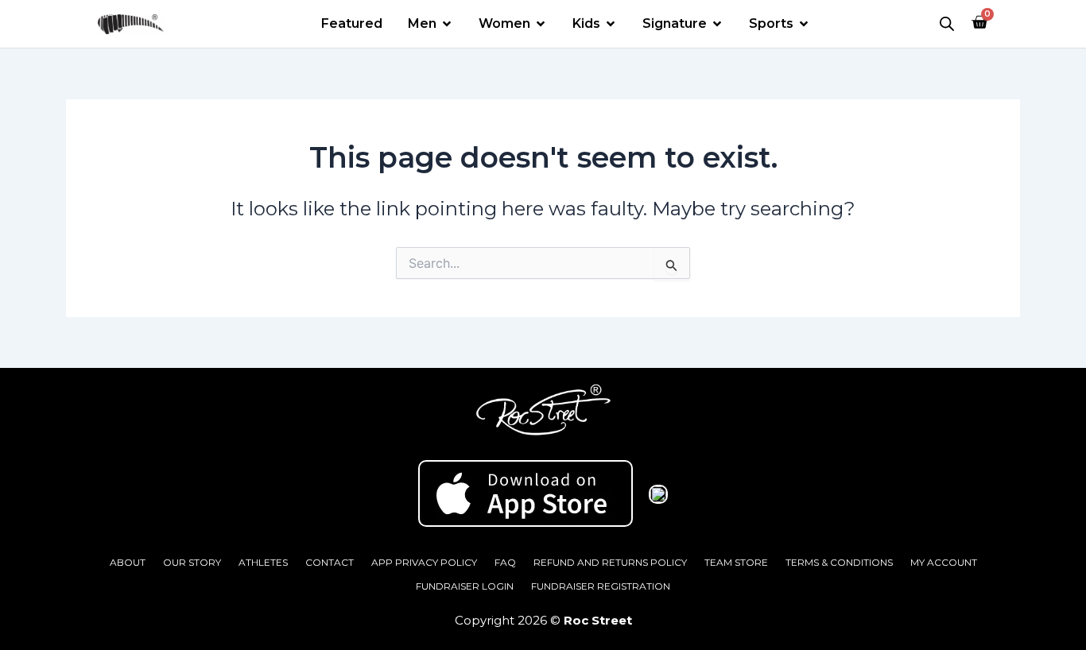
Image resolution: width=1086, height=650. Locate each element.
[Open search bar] (947, 24)
